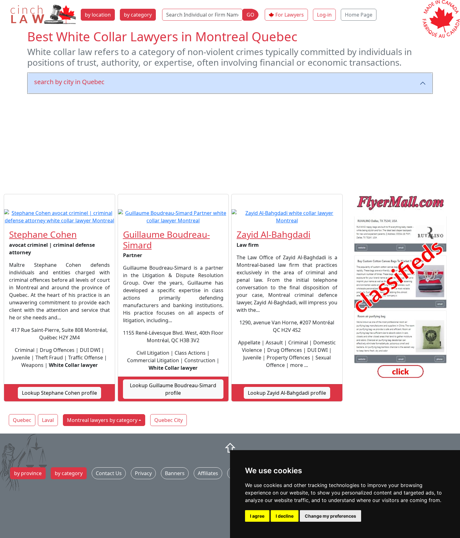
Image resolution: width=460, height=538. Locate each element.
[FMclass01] (401, 288)
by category (138, 14)
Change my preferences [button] (330, 516)
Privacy (143, 473)
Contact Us (109, 473)
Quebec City (168, 420)
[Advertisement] (230, 142)
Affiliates (208, 473)
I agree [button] (257, 516)
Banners (175, 473)
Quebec (22, 420)
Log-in (324, 14)
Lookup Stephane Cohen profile (59, 392)
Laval (48, 420)
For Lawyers (289, 14)
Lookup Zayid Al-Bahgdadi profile (287, 392)
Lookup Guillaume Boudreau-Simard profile (173, 389)
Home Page (358, 14)
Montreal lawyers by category (102, 420)
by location (98, 14)
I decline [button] (285, 516)
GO (250, 14)
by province (28, 473)
